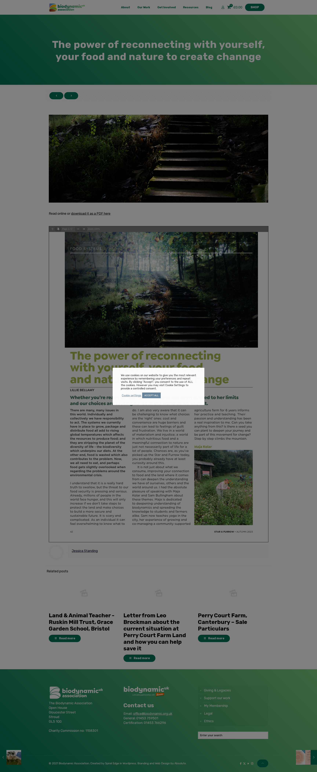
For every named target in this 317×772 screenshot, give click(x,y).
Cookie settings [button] (131, 395)
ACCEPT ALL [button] (151, 395)
